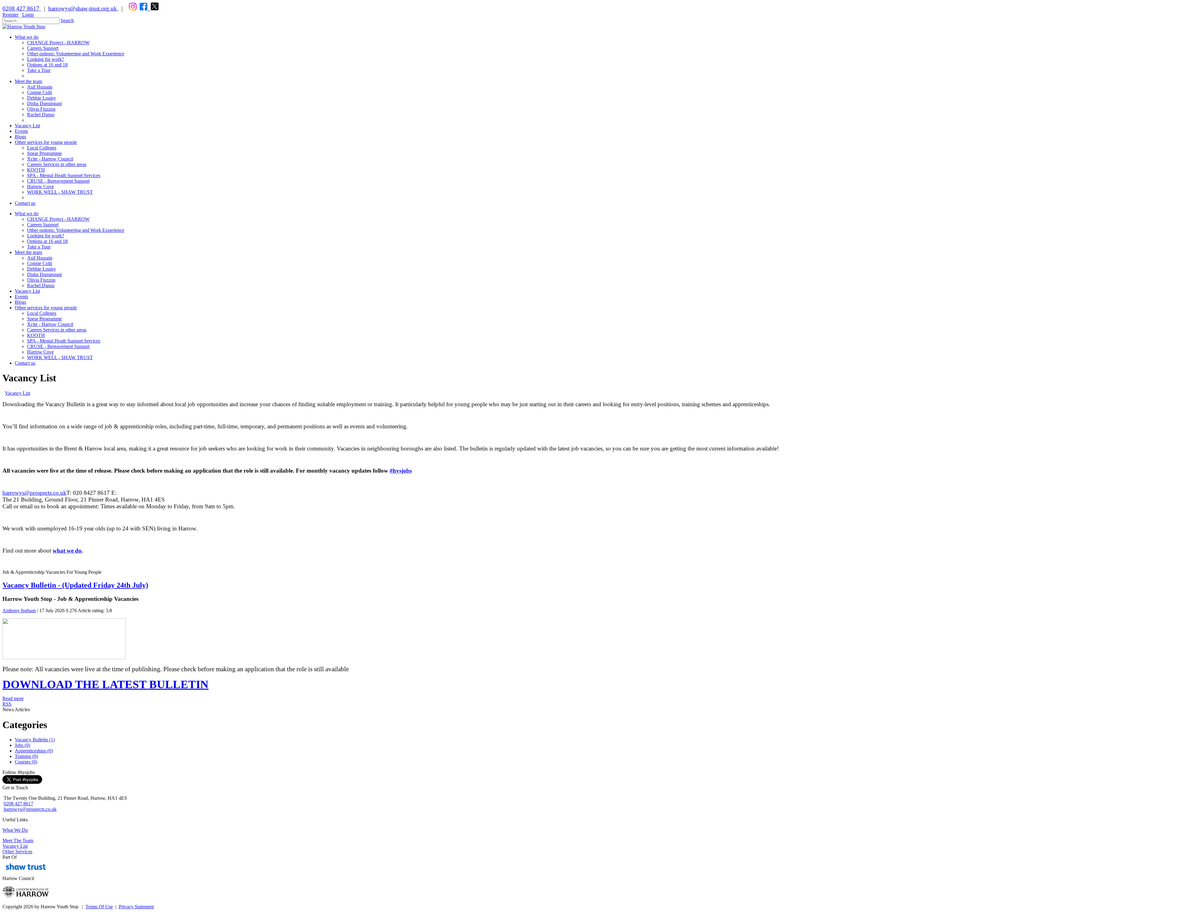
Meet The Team (17, 840)
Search (67, 20)
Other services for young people (46, 307)
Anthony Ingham (19, 610)
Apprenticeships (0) (34, 750)
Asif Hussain (39, 257)
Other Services (17, 851)
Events (21, 296)
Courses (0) (26, 761)
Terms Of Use (99, 906)
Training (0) (26, 756)
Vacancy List (27, 291)
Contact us (25, 363)
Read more (13, 698)
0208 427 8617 (21, 8)
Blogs (20, 302)
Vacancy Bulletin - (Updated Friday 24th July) (75, 585)
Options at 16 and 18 (47, 241)
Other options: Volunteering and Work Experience (75, 230)
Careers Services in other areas (56, 329)
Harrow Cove (40, 352)
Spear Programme (44, 318)
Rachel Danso (40, 285)
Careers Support (42, 224)
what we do (67, 550)
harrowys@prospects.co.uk (34, 493)
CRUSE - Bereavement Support (58, 346)
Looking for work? (45, 235)
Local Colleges (41, 313)
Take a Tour (38, 246)
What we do (26, 213)
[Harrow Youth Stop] (23, 26)
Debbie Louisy (41, 269)
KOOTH (36, 335)
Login (28, 14)
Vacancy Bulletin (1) (35, 739)
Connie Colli (39, 263)
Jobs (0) (22, 745)
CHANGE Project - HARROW (58, 219)
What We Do (15, 830)
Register (10, 14)
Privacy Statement (136, 906)
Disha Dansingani (44, 274)
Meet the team (28, 252)
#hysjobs (401, 470)
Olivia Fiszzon (41, 280)
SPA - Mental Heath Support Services (63, 340)
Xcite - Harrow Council (50, 324)
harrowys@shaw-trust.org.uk (82, 8)
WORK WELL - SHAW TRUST (60, 357)
